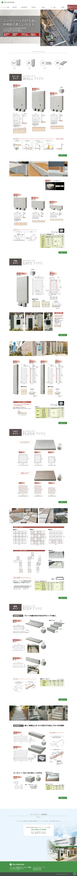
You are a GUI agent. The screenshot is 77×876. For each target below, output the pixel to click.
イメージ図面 (52, 7)
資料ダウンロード (73, 7)
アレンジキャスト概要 (5, 7)
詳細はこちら (62, 155)
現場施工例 (34, 7)
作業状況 (43, 7)
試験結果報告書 (24, 7)
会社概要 (62, 7)
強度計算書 (14, 7)
